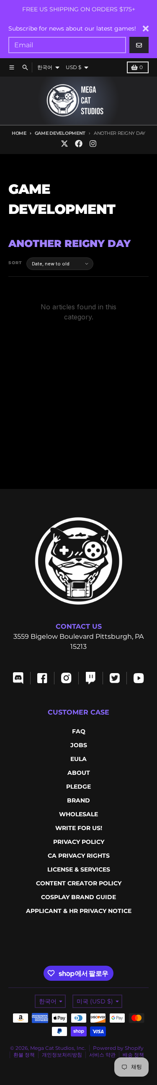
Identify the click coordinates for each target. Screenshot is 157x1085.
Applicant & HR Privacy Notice (78, 911)
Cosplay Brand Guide (78, 897)
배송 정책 (133, 1055)
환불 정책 (24, 1055)
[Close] (146, 28)
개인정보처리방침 (62, 1055)
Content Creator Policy (78, 883)
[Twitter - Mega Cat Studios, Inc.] (64, 143)
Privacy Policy (78, 842)
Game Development (60, 133)
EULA (78, 759)
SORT (15, 262)
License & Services (78, 869)
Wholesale (78, 814)
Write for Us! (78, 828)
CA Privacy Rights (79, 855)
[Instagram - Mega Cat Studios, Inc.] (93, 143)
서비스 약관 (102, 1055)
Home (19, 133)
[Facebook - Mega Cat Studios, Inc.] (78, 143)
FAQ (78, 731)
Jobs (78, 745)
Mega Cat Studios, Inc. (58, 1048)
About (78, 772)
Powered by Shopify (118, 1048)
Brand (78, 800)
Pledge (78, 786)
